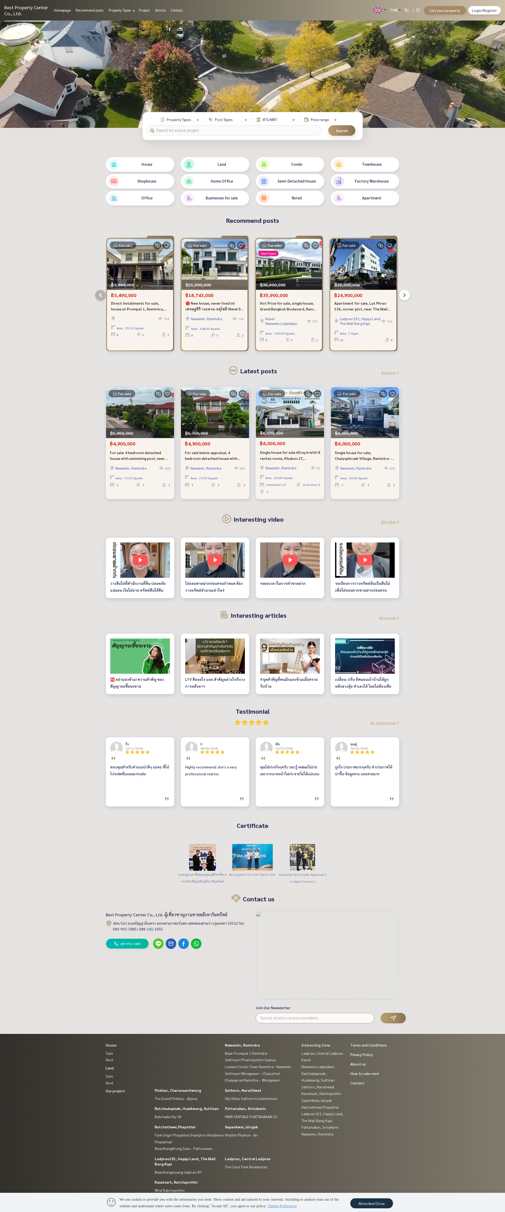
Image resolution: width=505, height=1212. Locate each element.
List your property (445, 10)
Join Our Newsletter (273, 1007)
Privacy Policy (361, 1054)
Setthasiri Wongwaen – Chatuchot (252, 1073)
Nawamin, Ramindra (242, 1045)
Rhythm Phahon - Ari (241, 1135)
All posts (388, 372)
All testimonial (383, 722)
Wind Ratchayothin (170, 1190)
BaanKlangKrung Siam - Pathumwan (184, 1148)
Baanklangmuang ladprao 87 (178, 1172)
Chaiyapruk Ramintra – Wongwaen (252, 1080)
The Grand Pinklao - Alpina (176, 1098)
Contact (177, 10)
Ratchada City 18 (168, 1116)
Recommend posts (89, 10)
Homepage (62, 10)
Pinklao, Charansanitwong (178, 1090)
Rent (109, 1059)
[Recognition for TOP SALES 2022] (252, 857)
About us (358, 1064)
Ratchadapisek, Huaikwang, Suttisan (187, 1108)
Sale (109, 1053)
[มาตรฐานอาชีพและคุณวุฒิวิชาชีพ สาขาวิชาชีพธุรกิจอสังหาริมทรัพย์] (202, 857)
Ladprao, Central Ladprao (248, 1158)
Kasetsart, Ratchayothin (176, 1182)
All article (387, 617)
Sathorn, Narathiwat (243, 1090)
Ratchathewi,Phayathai (175, 1126)
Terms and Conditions (368, 1045)
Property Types (120, 10)
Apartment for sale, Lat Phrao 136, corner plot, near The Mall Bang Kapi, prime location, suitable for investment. (360, 306)
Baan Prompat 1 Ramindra (246, 1053)
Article (160, 10)
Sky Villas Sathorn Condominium (251, 1098)
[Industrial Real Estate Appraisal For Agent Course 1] (302, 857)
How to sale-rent (364, 1073)
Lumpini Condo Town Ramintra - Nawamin (258, 1066)
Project (144, 10)
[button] (497, 74)
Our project (115, 1090)
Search (342, 130)
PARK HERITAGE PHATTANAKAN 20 (251, 1116)
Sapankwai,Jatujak (241, 1126)
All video (388, 521)
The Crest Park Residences (246, 1166)
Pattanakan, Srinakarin (245, 1108)
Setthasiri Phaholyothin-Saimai (250, 1059)
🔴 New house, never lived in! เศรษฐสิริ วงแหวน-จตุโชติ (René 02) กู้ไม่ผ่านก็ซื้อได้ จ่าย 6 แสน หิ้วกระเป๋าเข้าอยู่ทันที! (214, 306)
